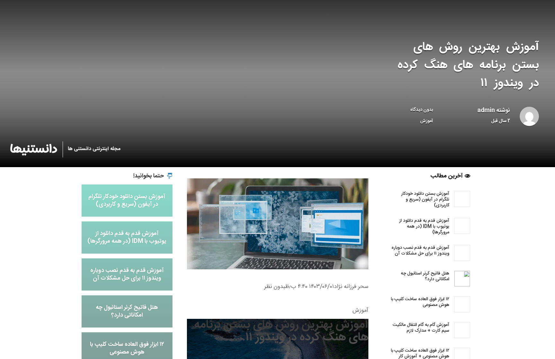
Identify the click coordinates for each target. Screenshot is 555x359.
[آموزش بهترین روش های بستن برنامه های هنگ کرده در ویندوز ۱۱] (277, 224)
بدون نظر (274, 287)
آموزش (426, 121)
